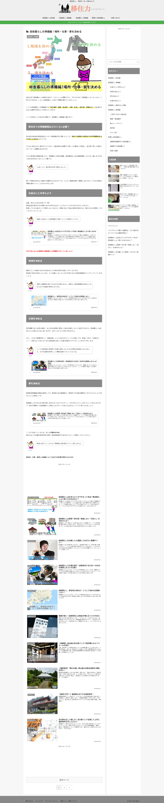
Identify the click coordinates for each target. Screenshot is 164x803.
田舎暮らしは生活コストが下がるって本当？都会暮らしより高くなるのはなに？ (123, 238)
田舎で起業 (114, 150)
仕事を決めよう (115, 100)
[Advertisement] (64, 479)
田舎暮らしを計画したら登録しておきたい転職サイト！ (123, 253)
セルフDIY (113, 132)
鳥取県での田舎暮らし (117, 146)
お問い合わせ (29, 801)
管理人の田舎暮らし (115, 137)
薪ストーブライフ (116, 123)
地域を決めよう (115, 91)
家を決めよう (114, 96)
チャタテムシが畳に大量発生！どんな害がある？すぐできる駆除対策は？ (123, 231)
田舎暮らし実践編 (114, 110)
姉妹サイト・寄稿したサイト (69, 801)
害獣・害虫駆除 (115, 119)
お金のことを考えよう (117, 87)
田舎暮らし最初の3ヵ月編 (117, 105)
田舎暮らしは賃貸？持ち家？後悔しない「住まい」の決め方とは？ (123, 246)
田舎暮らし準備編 (114, 82)
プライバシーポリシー (51, 801)
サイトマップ (112, 226)
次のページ (64, 779)
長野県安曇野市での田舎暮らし (120, 141)
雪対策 (112, 128)
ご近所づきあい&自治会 (118, 114)
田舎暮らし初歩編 (114, 78)
